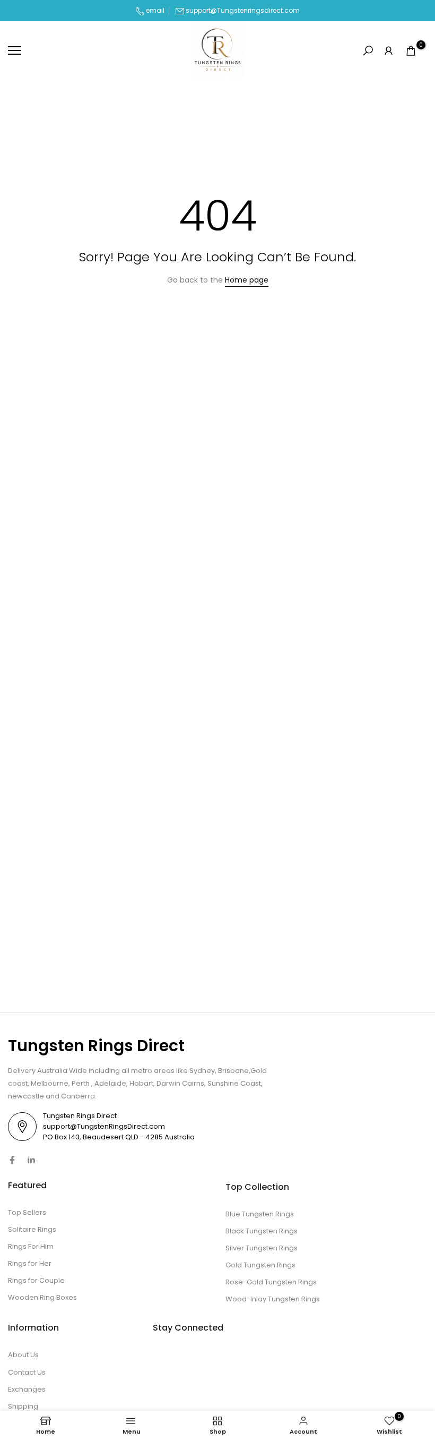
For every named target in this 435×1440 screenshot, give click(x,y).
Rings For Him (31, 1246)
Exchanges (27, 1389)
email (154, 10)
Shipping (23, 1406)
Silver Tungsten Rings (261, 1248)
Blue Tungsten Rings (259, 1214)
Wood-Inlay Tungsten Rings (272, 1299)
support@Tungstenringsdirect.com (243, 10)
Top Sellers (27, 1212)
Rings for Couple (36, 1280)
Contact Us (27, 1372)
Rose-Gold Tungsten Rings (271, 1282)
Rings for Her (29, 1263)
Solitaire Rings (32, 1229)
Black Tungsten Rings (261, 1231)
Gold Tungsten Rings (260, 1265)
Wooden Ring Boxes (42, 1297)
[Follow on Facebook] (12, 1160)
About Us (23, 1355)
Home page (246, 280)
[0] (411, 51)
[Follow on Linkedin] (31, 1160)
